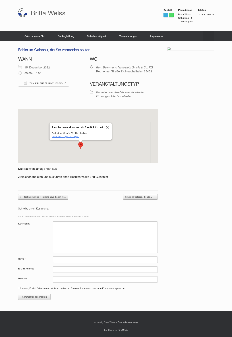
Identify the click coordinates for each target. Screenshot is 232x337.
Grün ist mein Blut (34, 36)
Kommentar (25, 223)
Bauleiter (102, 92)
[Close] (107, 127)
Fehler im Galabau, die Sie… (140, 196)
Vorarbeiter (124, 96)
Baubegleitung (66, 36)
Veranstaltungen (128, 36)
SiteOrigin (123, 329)
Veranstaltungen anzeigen (65, 136)
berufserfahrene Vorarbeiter (126, 92)
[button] (208, 36)
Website (22, 278)
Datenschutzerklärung (128, 322)
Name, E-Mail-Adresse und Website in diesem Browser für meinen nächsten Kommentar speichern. (74, 288)
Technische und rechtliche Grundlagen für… (43, 196)
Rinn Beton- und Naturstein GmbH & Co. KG (124, 67)
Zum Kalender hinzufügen (46, 83)
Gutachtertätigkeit (97, 36)
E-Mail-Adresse (27, 268)
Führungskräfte (105, 96)
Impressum (156, 36)
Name (22, 258)
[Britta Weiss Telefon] (171, 15)
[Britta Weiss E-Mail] (165, 15)
